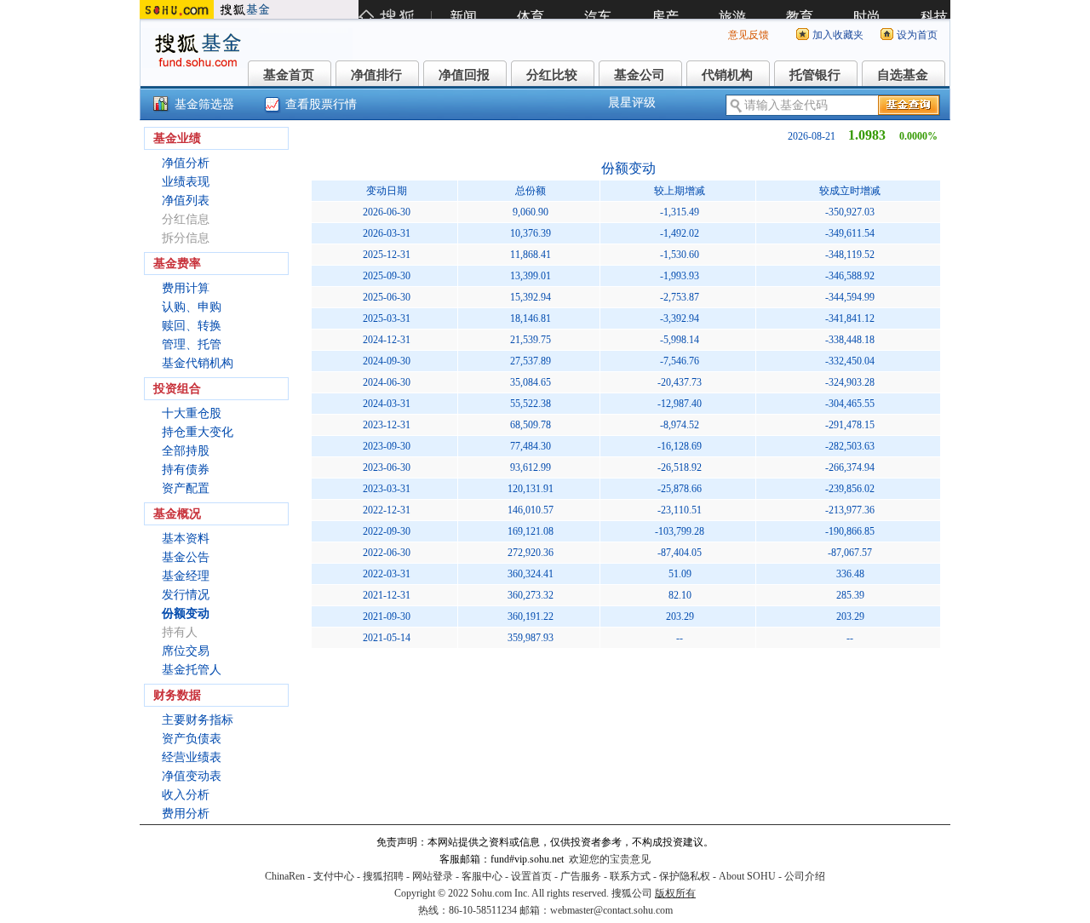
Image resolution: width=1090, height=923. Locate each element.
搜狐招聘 (383, 876)
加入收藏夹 (837, 35)
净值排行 (376, 75)
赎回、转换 (191, 325)
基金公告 (185, 557)
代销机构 (727, 75)
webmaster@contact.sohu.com (611, 910)
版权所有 (675, 893)
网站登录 (432, 876)
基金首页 (288, 75)
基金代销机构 (197, 363)
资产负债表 (191, 738)
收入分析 (185, 794)
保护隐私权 (684, 876)
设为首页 (917, 35)
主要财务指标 (197, 720)
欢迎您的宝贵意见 (610, 859)
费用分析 (185, 813)
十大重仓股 (191, 413)
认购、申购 (191, 307)
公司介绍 (804, 876)
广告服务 (580, 876)
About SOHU (747, 876)
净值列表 (185, 200)
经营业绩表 (191, 757)
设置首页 (531, 876)
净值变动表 (191, 776)
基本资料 (185, 538)
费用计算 (185, 288)
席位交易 (185, 651)
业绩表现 (185, 181)
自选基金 (902, 75)
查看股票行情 (321, 104)
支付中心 (333, 876)
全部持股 (185, 450)
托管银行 (814, 75)
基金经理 (185, 576)
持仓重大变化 (197, 432)
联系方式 (630, 876)
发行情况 (185, 594)
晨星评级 (632, 102)
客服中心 (482, 876)
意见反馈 (748, 35)
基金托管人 (191, 669)
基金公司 (639, 75)
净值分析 (185, 163)
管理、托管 (191, 344)
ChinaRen (285, 876)
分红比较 (551, 75)
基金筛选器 (204, 104)
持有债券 (185, 469)
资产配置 (185, 488)
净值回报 (464, 75)
